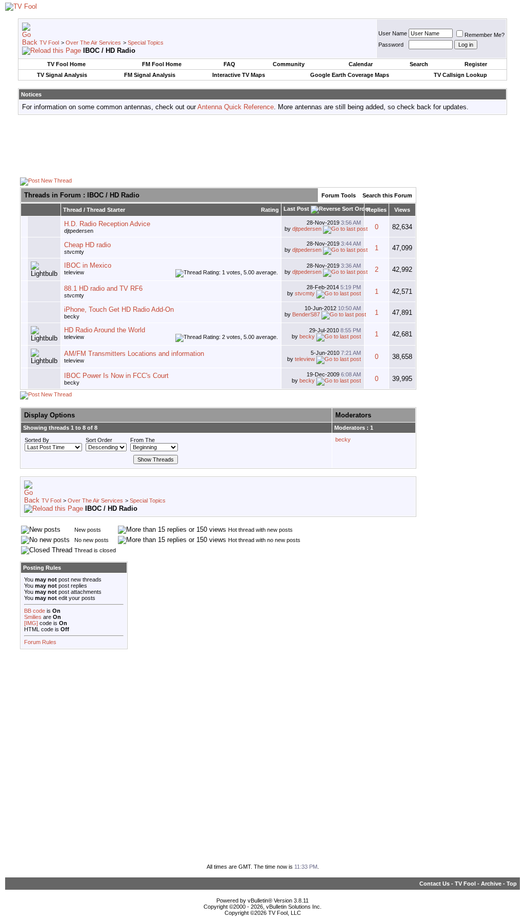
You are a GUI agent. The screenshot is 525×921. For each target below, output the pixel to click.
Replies (377, 210)
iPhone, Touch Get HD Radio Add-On (119, 309)
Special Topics (146, 42)
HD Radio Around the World (104, 330)
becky (71, 316)
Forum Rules (40, 642)
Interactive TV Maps (238, 75)
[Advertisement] (262, 146)
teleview (305, 359)
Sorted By (37, 440)
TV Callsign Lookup (460, 75)
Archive (491, 883)
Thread (72, 210)
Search (419, 64)
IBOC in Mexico (87, 265)
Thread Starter (106, 210)
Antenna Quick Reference (235, 107)
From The (142, 440)
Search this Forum (387, 195)
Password (390, 45)
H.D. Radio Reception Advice (107, 224)
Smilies (33, 617)
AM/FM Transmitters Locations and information (134, 353)
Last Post (296, 209)
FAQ (229, 64)
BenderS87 (306, 314)
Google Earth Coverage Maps (349, 75)
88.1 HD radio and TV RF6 (103, 288)
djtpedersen (306, 229)
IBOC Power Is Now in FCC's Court (116, 375)
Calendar (361, 64)
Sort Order (99, 440)
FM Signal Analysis (149, 75)
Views (402, 210)
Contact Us (434, 883)
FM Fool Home (161, 64)
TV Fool (49, 42)
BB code (34, 611)
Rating (270, 210)
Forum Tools (338, 195)
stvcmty (74, 252)
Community (289, 64)
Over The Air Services (93, 42)
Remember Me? (484, 35)
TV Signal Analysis (62, 75)
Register (476, 64)
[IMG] (31, 623)
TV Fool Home (66, 64)
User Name (392, 33)
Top (512, 883)
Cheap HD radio (87, 245)
